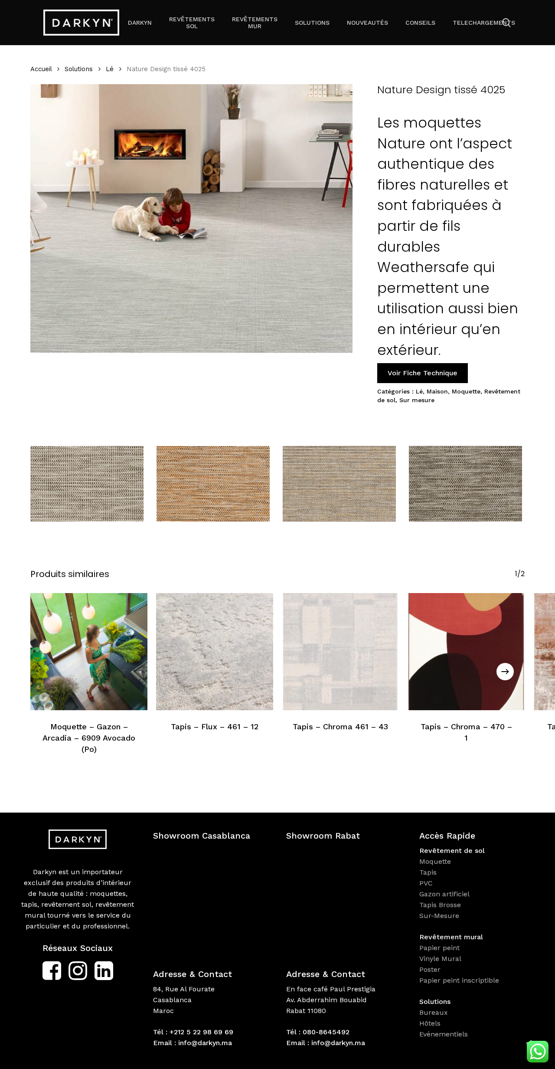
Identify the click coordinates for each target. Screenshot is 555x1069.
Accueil (41, 69)
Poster (430, 969)
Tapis (428, 872)
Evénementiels (444, 1034)
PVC (426, 883)
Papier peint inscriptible (460, 980)
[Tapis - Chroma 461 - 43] (340, 651)
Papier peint (440, 948)
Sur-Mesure (439, 916)
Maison (437, 391)
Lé (110, 69)
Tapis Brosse (441, 905)
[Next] (505, 671)
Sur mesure (416, 400)
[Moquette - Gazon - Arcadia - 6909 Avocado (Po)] (88, 651)
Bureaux (434, 1012)
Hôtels (430, 1023)
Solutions (79, 69)
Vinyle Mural (441, 958)
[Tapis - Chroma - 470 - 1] (466, 651)
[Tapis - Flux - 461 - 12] (214, 651)
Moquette (466, 391)
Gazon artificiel (444, 894)
